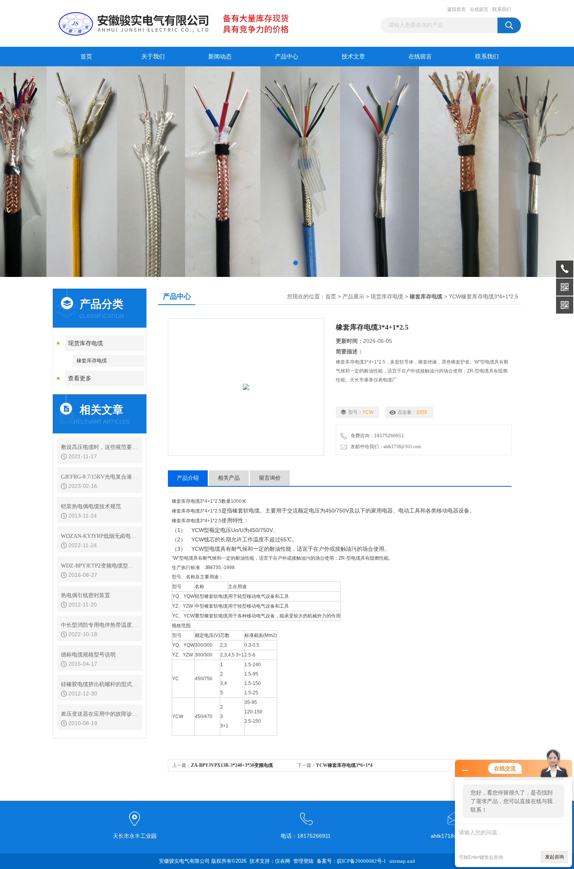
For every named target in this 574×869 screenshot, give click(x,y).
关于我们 (153, 56)
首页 (86, 56)
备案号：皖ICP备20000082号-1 (351, 861)
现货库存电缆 (85, 343)
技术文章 (353, 56)
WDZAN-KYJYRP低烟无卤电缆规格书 (99, 536)
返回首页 (456, 9)
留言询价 (270, 478)
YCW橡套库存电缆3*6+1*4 (344, 765)
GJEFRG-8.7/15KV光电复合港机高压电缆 (99, 477)
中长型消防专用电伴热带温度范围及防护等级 (99, 625)
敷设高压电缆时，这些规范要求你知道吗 (99, 447)
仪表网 (282, 861)
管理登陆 (303, 861)
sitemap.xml (402, 861)
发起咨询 (554, 857)
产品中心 (286, 56)
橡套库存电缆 (92, 361)
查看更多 (79, 378)
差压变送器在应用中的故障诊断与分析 (99, 714)
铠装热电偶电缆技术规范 (91, 506)
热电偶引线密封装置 (85, 595)
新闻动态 (220, 56)
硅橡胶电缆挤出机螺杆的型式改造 (99, 684)
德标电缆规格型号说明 (88, 655)
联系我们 (501, 9)
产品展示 (353, 297)
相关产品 (229, 478)
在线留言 (479, 9)
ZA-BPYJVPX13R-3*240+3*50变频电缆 (232, 765)
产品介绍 (188, 478)
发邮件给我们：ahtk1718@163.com (384, 446)
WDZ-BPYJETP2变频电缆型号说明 (99, 566)
